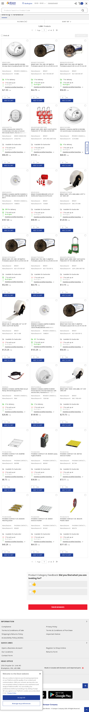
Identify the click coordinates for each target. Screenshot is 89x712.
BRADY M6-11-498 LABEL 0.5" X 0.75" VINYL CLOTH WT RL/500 (14, 325)
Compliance (6, 627)
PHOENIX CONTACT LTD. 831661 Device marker (42, 519)
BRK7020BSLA (36, 387)
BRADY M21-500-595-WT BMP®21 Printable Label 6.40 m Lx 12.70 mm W (73, 65)
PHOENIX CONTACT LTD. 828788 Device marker (13, 455)
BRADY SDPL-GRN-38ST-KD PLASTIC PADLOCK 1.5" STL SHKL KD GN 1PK (72, 260)
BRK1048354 (35, 322)
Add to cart (8, 100)
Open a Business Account (12, 648)
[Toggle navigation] (2, 3)
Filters (21, 22)
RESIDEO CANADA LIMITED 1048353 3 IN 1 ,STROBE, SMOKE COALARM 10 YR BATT (14, 196)
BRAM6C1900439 (66, 387)
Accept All (21, 698)
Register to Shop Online (56, 648)
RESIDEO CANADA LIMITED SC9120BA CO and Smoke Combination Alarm (73, 130)
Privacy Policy (51, 627)
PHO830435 (6, 517)
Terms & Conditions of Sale (13, 630)
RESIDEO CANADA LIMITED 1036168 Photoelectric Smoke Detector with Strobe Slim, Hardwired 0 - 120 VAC (43, 390)
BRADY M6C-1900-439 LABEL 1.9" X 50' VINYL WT (73, 390)
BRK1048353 (6, 192)
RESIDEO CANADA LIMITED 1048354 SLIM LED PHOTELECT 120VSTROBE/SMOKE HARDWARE (43, 325)
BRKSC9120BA (65, 127)
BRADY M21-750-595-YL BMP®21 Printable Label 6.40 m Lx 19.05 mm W (44, 260)
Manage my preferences (21, 703)
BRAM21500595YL (66, 322)
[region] (21, 690)
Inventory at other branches (14, 87)
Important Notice (53, 634)
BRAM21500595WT (67, 62)
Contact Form (7, 655)
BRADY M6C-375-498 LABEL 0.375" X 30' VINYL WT (72, 195)
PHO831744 (64, 452)
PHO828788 (7, 452)
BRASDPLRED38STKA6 (39, 127)
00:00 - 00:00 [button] (39, 3)
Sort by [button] (65, 22)
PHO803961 (35, 452)
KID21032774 (7, 127)
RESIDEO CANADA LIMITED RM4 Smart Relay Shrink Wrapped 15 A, (15, 390)
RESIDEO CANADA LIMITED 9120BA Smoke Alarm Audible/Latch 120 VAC (15, 65)
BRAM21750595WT (38, 62)
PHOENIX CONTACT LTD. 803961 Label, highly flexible (44, 455)
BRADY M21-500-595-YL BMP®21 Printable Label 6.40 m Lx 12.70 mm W (73, 325)
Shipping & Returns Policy (12, 634)
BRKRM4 (5, 387)
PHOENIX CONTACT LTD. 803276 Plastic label (71, 519)
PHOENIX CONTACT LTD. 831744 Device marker (71, 455)
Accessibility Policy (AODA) (12, 638)
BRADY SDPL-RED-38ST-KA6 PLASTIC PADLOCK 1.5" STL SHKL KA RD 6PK (44, 130)
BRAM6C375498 (66, 192)
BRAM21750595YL (37, 257)
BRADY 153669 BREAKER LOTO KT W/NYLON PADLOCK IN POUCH (42, 195)
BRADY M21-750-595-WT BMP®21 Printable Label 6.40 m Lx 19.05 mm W (44, 65)
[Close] (40, 673)
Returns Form (51, 652)
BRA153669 (35, 192)
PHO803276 (64, 517)
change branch (53, 3)
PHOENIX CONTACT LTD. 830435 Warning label (13, 519)
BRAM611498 (6, 322)
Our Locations (7, 652)
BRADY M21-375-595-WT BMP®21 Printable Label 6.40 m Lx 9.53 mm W (15, 260)
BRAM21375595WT (9, 257)
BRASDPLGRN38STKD (67, 257)
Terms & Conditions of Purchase (59, 630)
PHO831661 (35, 517)
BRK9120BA (6, 62)
